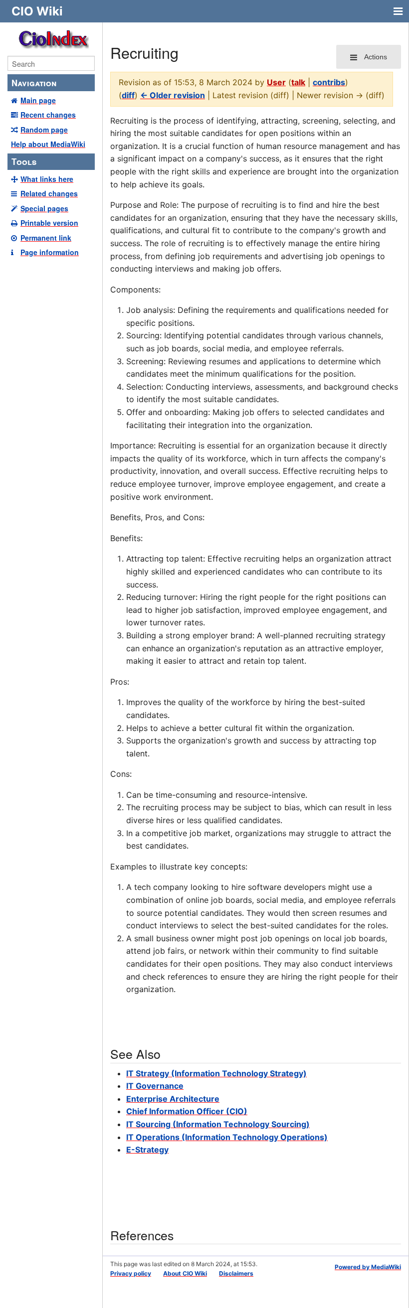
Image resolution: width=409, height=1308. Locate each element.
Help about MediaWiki (48, 144)
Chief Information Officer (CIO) (186, 1111)
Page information (49, 252)
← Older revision (172, 95)
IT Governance (155, 1086)
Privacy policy (130, 1273)
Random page (44, 130)
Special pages (44, 208)
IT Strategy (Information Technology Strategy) (216, 1073)
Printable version (49, 223)
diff (128, 95)
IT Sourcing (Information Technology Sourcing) (218, 1124)
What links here (46, 179)
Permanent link (45, 238)
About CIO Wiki (185, 1273)
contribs (329, 82)
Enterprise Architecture (172, 1099)
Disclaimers (236, 1273)
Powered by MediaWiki (368, 1267)
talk (298, 82)
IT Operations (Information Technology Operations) (227, 1137)
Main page (38, 100)
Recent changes (48, 115)
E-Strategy (147, 1150)
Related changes (49, 193)
